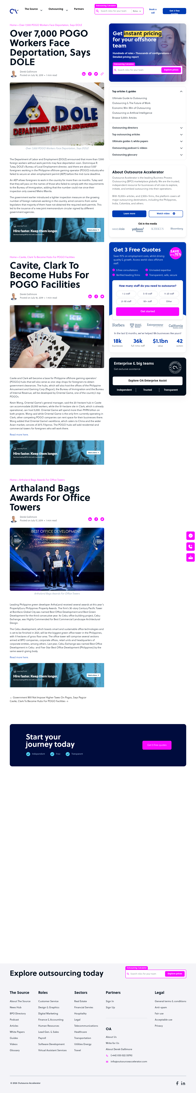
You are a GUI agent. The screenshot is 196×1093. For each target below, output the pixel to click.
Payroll (42, 1038)
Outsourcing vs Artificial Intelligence (132, 113)
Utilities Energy (82, 1044)
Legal (77, 1020)
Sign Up (110, 1007)
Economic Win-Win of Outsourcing (131, 108)
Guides (14, 1038)
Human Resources (48, 1026)
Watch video (162, 908)
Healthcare (80, 1032)
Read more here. (19, 434)
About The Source (20, 1001)
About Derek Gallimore (119, 1049)
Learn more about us (129, 908)
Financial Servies (83, 1007)
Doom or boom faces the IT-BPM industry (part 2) (71, 949)
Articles (14, 1026)
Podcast (14, 1020)
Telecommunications (86, 1026)
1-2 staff (126, 294)
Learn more (129, 214)
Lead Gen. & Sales (48, 1032)
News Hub (15, 1007)
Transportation (82, 1038)
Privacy (159, 1026)
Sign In (110, 1001)
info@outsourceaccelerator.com (129, 1061)
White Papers (17, 1032)
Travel (77, 1050)
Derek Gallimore (28, 72)
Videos (13, 1044)
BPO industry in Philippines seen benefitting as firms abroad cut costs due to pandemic (147, 953)
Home (13, 25)
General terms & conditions (170, 1001)
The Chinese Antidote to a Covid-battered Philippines (122, 950)
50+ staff (147, 301)
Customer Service (48, 1001)
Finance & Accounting (50, 1020)
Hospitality (80, 1013)
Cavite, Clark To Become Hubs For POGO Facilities (37, 701)
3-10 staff (147, 294)
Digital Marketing (48, 1013)
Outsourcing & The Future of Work (131, 103)
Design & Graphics (48, 1007)
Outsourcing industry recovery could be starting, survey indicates (46, 952)
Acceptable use (163, 1020)
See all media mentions (166, 922)
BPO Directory (18, 1013)
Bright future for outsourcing (97, 947)
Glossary (15, 1050)
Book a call (152, 11)
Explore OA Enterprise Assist (147, 380)
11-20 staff (169, 294)
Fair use (159, 1013)
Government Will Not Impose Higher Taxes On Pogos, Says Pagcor (49, 697)
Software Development (51, 1044)
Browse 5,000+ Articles (124, 118)
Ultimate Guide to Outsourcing (129, 98)
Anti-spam (161, 1007)
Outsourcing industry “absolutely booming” (18, 950)
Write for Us (112, 1043)
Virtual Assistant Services (52, 1050)
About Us (111, 1037)
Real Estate (80, 1001)
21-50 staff (126, 301)
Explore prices (171, 70)
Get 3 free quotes (175, 12)
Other (169, 301)
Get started (148, 311)
